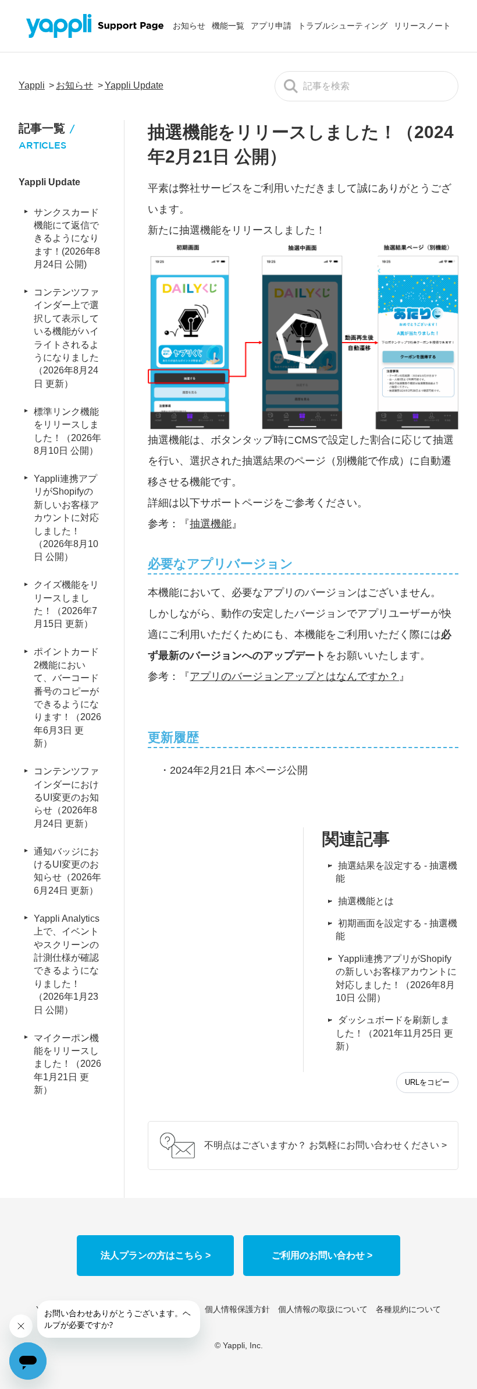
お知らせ (189, 25)
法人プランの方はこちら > (156, 1255)
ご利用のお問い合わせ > (322, 1255)
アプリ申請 (271, 25)
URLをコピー (427, 1082)
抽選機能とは (366, 901)
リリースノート (422, 25)
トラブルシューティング (342, 25)
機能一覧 (228, 25)
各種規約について (408, 1309)
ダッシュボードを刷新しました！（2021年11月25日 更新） (394, 1033)
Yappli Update (134, 85)
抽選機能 (211, 524)
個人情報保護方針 (237, 1309)
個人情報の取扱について (323, 1309)
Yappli (32, 85)
